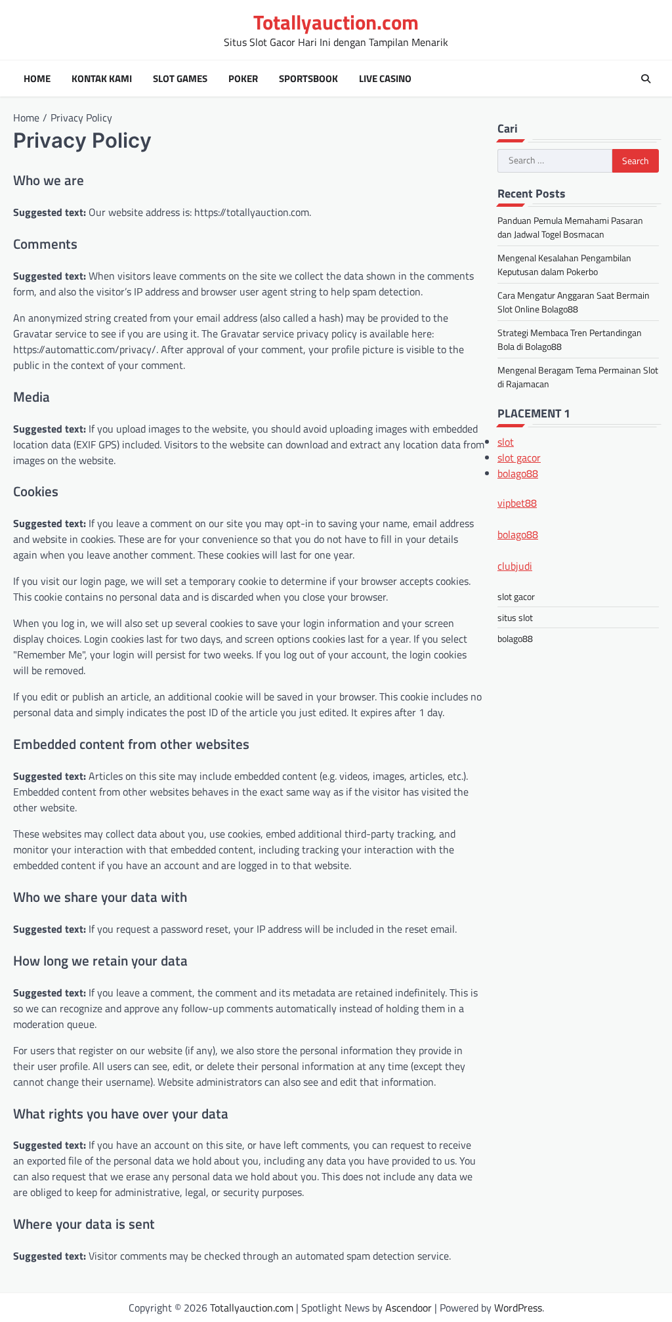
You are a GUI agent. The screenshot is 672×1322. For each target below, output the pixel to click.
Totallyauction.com (336, 22)
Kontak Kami (102, 79)
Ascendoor (408, 1307)
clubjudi (514, 566)
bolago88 (517, 473)
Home (37, 79)
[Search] (646, 79)
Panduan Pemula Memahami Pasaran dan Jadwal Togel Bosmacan (570, 227)
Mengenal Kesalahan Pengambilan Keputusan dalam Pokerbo (564, 264)
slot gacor (519, 457)
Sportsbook (308, 79)
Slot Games (180, 79)
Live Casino (385, 79)
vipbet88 (517, 503)
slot (505, 442)
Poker (243, 79)
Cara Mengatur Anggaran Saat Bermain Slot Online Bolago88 (573, 302)
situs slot (515, 617)
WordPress (518, 1307)
